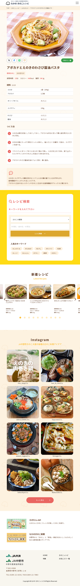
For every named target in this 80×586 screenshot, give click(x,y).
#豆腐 (59, 249)
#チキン (36, 253)
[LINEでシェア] (19, 60)
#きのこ (54, 253)
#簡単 (45, 253)
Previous (5, 299)
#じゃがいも (16, 249)
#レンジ (15, 253)
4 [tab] (34, 317)
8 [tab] (51, 317)
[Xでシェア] (9, 60)
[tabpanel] (40, 299)
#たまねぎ (28, 249)
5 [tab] (38, 317)
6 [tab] (42, 317)
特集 (44, 558)
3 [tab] (29, 317)
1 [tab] (21, 317)
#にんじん (25, 253)
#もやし (38, 249)
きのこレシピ (63, 555)
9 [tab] (56, 317)
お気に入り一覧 (64, 558)
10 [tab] (60, 317)
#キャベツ (49, 249)
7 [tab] (47, 317)
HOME (45, 555)
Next (75, 299)
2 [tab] (25, 317)
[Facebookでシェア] (14, 60)
